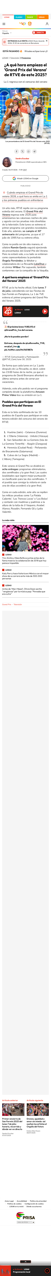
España (5, 33)
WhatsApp (28, 151)
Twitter (22, 151)
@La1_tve (12, 346)
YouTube (20, 1145)
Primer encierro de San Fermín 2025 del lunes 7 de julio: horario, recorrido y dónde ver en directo (12, 1123)
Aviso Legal (9, 1201)
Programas (26, 58)
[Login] (47, 23)
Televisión (14, 58)
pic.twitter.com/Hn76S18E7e (18, 349)
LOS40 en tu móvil (16, 1206)
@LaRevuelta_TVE (34, 343)
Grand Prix (6, 604)
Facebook (16, 151)
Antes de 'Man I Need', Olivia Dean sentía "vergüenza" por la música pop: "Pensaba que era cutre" (23, 591)
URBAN (41, 17)
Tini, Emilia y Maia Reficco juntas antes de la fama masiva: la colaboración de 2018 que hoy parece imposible (24, 560)
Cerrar (47, 41)
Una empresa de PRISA (25, 1216)
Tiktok (15, 1145)
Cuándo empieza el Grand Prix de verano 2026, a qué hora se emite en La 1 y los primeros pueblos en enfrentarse (24, 196)
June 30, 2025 (24, 359)
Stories (42, 1145)
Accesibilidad (22, 1201)
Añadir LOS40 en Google (27, 178)
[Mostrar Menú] (3, 23)
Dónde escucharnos (34, 1206)
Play (47, 1271)
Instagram (9, 1145)
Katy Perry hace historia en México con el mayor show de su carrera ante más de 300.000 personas (25, 576)
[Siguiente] (47, 51)
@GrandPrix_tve (12, 330)
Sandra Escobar (22, 158)
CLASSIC (19, 17)
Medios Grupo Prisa (25, 1222)
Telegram (34, 151)
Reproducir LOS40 (45, 311)
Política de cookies (14, 1204)
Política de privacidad (38, 1201)
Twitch (36, 1145)
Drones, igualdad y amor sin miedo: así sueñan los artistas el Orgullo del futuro (37, 1122)
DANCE (30, 17)
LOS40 (6, 17)
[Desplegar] (25, 1261)
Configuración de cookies (34, 1204)
